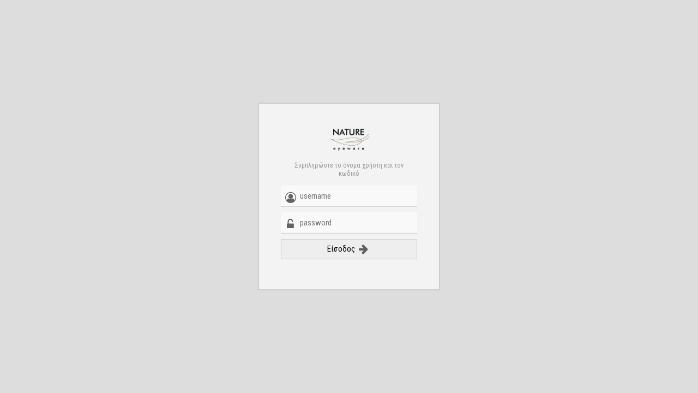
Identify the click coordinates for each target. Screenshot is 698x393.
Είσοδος (342, 249)
